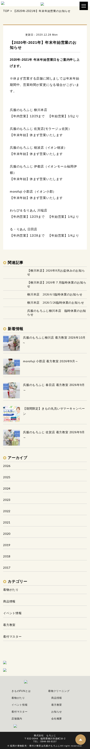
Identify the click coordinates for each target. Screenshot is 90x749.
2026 (6, 466)
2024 (6, 488)
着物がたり (11, 589)
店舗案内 (17, 718)
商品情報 (9, 601)
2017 (6, 567)
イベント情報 (12, 613)
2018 (6, 556)
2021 (6, 522)
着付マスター (12, 636)
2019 (6, 545)
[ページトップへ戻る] (80, 739)
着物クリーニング (58, 691)
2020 (6, 533)
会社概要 (56, 718)
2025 (6, 477)
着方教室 (9, 625)
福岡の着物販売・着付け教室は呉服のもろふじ (35, 746)
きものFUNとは (21, 691)
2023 (6, 499)
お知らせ (56, 711)
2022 (6, 511)
